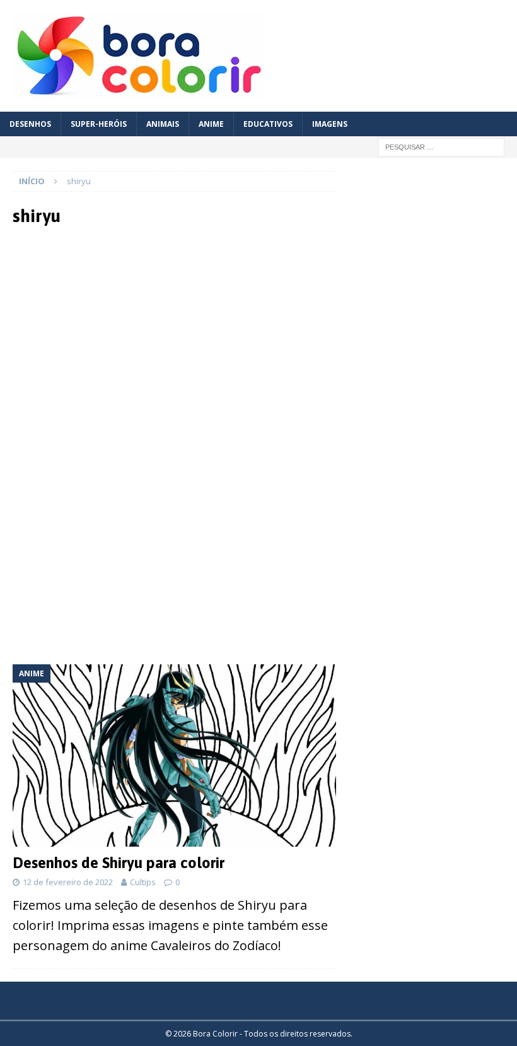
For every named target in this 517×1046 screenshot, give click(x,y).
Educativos (268, 124)
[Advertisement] (175, 341)
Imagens (329, 124)
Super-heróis (99, 124)
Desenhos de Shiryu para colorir (118, 862)
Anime (211, 124)
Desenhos (30, 124)
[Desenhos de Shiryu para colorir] (174, 755)
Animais (162, 124)
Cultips (143, 882)
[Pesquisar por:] (441, 146)
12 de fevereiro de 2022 (68, 882)
